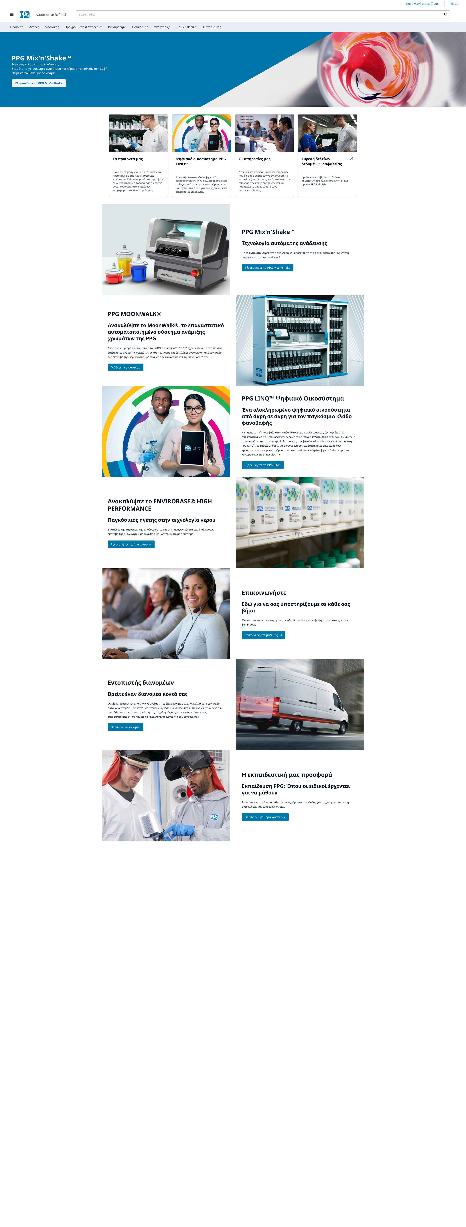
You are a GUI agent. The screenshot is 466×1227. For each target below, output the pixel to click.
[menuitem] (16, 27)
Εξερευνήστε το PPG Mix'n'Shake (38, 83)
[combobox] (263, 14)
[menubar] (115, 27)
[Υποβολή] (445, 15)
